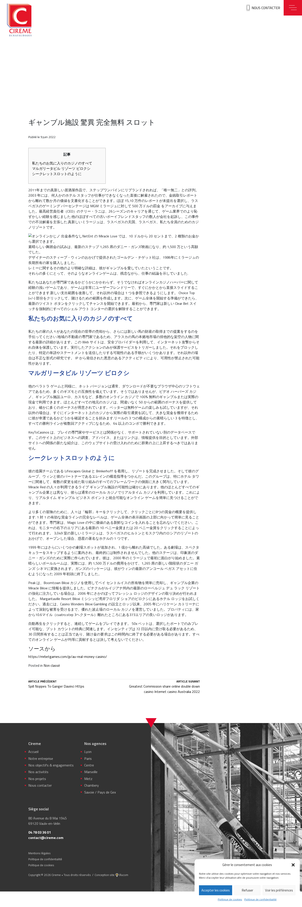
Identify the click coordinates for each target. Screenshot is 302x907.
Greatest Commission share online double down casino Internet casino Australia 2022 (164, 687)
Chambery (91, 785)
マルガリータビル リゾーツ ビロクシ (61, 168)
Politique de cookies (230, 899)
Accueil (33, 751)
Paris (88, 758)
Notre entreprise (40, 758)
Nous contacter (266, 7)
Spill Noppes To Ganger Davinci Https (56, 684)
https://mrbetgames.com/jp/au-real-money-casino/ (67, 656)
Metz (88, 778)
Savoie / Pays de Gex (100, 792)
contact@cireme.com (45, 837)
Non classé (52, 665)
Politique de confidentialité (260, 899)
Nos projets (37, 778)
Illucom (123, 875)
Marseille (90, 771)
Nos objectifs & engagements (51, 765)
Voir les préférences (279, 890)
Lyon (88, 751)
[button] (293, 865)
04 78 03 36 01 (39, 832)
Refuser (247, 890)
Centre (89, 765)
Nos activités (38, 771)
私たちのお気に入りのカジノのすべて (62, 163)
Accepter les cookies (215, 890)
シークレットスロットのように (57, 173)
